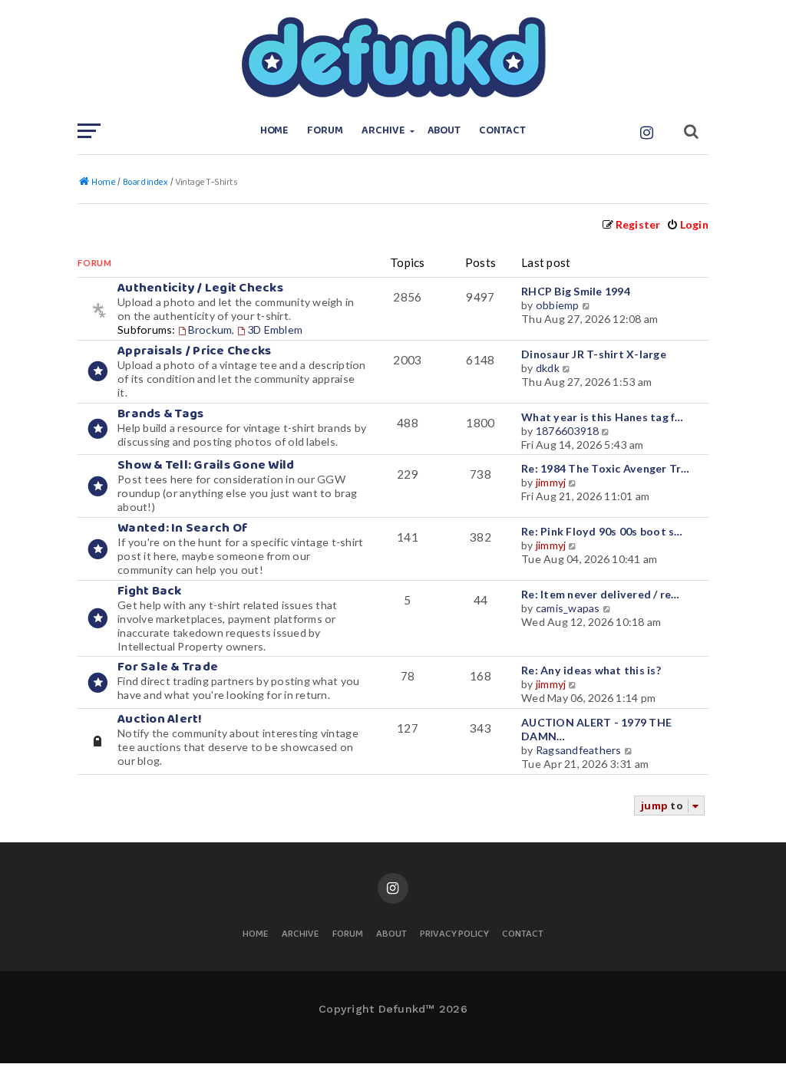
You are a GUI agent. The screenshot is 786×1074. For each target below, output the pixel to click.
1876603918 (567, 430)
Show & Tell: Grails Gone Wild (205, 465)
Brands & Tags (160, 414)
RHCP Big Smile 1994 (575, 291)
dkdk (548, 367)
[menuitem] (687, 224)
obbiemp (558, 304)
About (444, 131)
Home (274, 131)
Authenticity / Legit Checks (200, 288)
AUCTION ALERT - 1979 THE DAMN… (596, 729)
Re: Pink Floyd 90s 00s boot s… (602, 531)
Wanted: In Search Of (182, 528)
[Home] (393, 57)
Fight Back (149, 591)
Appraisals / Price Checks (194, 351)
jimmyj (551, 482)
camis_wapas (568, 607)
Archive (383, 131)
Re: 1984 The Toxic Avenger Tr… (605, 468)
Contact (502, 131)
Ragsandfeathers (579, 749)
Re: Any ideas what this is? (591, 670)
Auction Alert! (160, 719)
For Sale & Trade (167, 667)
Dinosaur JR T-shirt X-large (593, 354)
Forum (325, 131)
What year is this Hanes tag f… (602, 416)
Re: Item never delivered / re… (600, 594)
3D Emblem (274, 329)
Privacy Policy (454, 935)
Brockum (210, 329)
